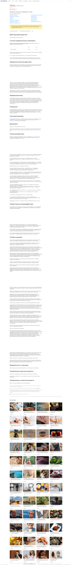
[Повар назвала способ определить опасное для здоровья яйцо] (56, 422)
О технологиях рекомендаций (58, 564)
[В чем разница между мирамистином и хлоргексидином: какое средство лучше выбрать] (56, 556)
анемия (31, 154)
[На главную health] (4, 1)
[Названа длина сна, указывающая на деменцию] (56, 408)
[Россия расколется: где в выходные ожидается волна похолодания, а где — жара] (16, 435)
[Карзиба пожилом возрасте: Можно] (16, 9)
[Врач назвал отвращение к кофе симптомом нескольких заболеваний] (29, 529)
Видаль (38, 388)
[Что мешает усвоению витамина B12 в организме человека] (56, 516)
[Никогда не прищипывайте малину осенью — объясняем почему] (42, 502)
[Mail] (1, 1)
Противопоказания (34, 17)
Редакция (39, 564)
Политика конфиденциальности (66, 564)
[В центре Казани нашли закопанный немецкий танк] (42, 516)
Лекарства (11, 4)
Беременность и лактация (14, 21)
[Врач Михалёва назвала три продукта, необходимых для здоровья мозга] (42, 543)
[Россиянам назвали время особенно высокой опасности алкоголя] (16, 502)
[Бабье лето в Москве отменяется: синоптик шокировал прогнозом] (16, 489)
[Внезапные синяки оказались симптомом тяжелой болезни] (42, 422)
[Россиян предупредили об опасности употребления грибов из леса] (56, 543)
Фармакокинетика (33, 16)
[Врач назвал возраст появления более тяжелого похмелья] (16, 516)
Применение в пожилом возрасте (15, 22)
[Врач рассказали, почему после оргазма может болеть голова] (16, 462)
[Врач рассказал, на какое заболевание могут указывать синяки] (16, 449)
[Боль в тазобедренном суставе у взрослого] (56, 449)
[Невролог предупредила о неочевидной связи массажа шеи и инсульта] (29, 543)
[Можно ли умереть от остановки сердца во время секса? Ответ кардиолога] (16, 422)
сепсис (23, 138)
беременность (12, 120)
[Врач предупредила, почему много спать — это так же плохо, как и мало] (56, 489)
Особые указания (33, 20)
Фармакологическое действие (14, 16)
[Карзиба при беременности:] (10, 9)
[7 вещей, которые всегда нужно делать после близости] (29, 449)
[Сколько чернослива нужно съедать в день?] (42, 435)
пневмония (35, 136)
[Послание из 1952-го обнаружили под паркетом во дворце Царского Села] (29, 435)
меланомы (17, 87)
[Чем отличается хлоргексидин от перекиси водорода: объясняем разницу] (29, 556)
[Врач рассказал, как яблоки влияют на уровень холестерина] (29, 408)
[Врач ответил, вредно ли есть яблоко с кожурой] (56, 435)
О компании (3, 564)
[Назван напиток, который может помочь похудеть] (42, 476)
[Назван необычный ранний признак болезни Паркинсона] (29, 462)
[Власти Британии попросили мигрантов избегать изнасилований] (29, 502)
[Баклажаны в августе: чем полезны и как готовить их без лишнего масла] (56, 529)
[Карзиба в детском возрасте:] (14, 9)
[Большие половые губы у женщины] (16, 408)
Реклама (7, 564)
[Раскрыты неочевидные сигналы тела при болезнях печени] (29, 422)
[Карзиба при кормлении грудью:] (12, 9)
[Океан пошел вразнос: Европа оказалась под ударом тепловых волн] (16, 476)
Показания (11, 17)
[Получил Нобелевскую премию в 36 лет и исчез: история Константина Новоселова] (16, 556)
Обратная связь (52, 564)
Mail (1, 564)
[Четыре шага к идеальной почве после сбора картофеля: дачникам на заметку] (16, 529)
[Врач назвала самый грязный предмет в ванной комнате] (42, 529)
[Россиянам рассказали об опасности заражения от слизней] (16, 543)
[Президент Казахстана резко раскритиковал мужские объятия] (29, 516)
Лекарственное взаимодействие (15, 20)
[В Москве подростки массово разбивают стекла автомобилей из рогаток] (42, 408)
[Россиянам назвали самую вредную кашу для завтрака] (56, 476)
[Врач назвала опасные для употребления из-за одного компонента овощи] (56, 462)
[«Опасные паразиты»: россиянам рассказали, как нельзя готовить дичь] (42, 449)
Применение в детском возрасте (36, 21)
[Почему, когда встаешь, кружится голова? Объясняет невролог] (42, 462)
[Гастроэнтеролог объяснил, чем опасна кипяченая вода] (29, 489)
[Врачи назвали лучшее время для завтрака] (42, 489)
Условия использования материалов (45, 564)
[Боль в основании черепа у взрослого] (56, 502)
